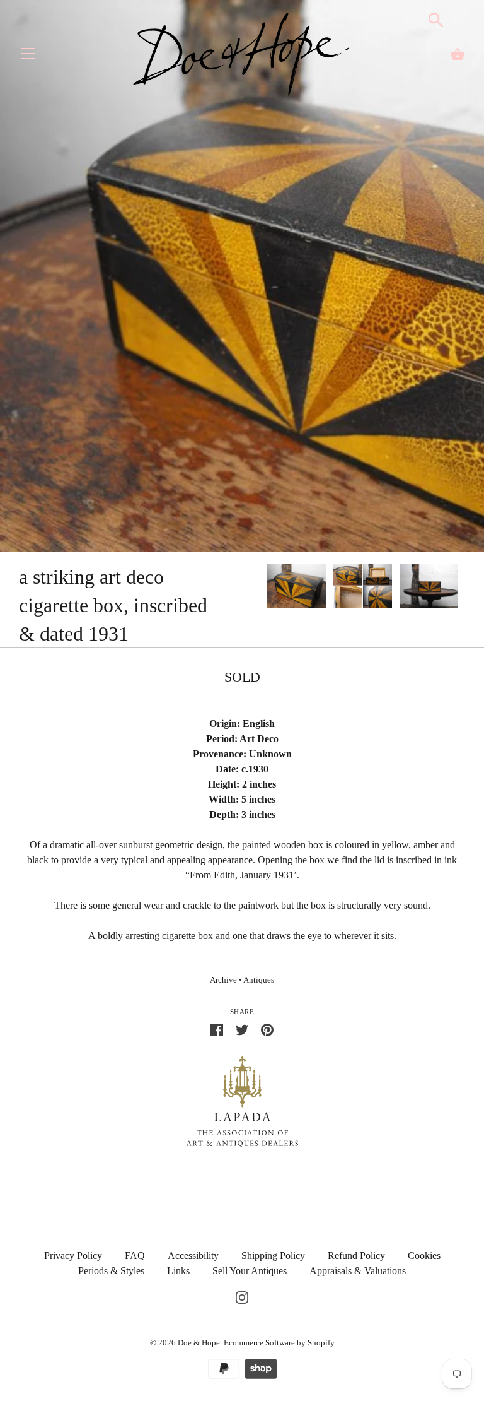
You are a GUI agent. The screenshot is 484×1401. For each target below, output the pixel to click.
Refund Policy (356, 1255)
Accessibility (193, 1255)
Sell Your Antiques (249, 1270)
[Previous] (266, 587)
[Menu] (28, 56)
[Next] (465, 587)
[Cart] (457, 54)
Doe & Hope (199, 1342)
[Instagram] (242, 1296)
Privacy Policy (73, 1255)
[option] (296, 588)
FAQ (135, 1255)
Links (178, 1270)
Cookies (424, 1255)
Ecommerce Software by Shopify (279, 1342)
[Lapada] (242, 1101)
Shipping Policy (273, 1255)
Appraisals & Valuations (357, 1270)
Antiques (258, 980)
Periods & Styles (111, 1270)
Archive (223, 980)
